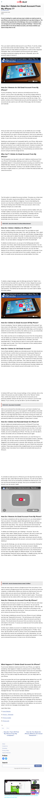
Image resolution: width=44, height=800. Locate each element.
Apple (3, 728)
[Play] (35, 791)
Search (38, 765)
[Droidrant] (22, 2)
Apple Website (7, 711)
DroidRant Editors (6, 10)
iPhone (8, 728)
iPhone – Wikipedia (8, 714)
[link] (6, 781)
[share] (29, 781)
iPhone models (7, 717)
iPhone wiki (6, 721)
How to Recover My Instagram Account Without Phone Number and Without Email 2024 (17, 781)
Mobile (2, 13)
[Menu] (1, 2)
